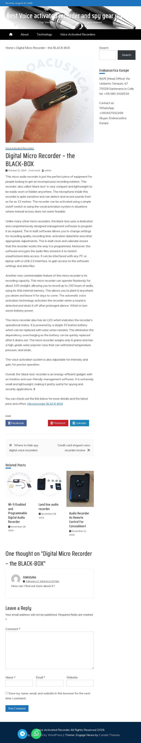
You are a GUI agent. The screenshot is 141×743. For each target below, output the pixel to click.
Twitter (38, 423)
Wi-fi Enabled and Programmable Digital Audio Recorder (17, 513)
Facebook (17, 423)
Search (104, 48)
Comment (13, 629)
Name (10, 677)
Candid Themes (109, 735)
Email (40, 677)
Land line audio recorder (49, 506)
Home (9, 48)
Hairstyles (29, 577)
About (25, 34)
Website (72, 677)
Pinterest (59, 423)
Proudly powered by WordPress (42, 735)
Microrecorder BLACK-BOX (45, 404)
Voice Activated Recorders (77, 34)
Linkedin (80, 423)
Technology (44, 34)
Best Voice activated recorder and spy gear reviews (70, 15)
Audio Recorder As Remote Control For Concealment (79, 520)
